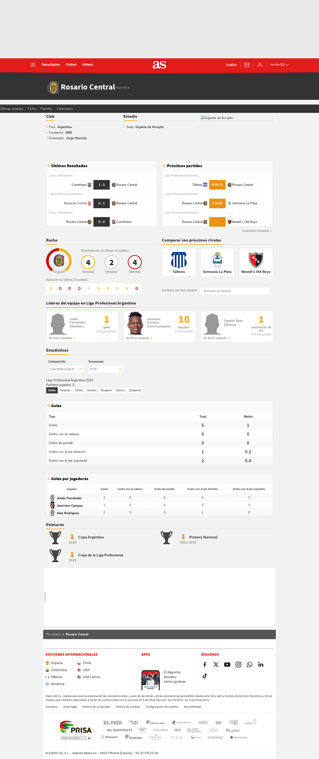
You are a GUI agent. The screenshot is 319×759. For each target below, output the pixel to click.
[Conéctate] (260, 65)
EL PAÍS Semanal (193, 730)
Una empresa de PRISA (75, 727)
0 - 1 (102, 203)
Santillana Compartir (181, 722)
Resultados (51, 65)
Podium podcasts (133, 738)
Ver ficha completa (60, 338)
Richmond (249, 730)
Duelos (92, 390)
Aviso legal (70, 707)
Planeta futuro (210, 730)
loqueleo (195, 738)
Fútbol (71, 65)
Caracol (250, 722)
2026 (93, 369)
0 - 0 (102, 222)
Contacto (52, 707)
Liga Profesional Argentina (67, 369)
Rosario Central (88, 87)
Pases (120, 390)
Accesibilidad (192, 707)
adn (233, 722)
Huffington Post (119, 730)
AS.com (219, 722)
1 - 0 (102, 185)
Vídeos (87, 65)
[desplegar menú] (33, 65)
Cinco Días (159, 730)
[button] (76, 738)
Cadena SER (203, 722)
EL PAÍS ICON (156, 738)
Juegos (231, 65)
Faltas (79, 390)
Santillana (155, 722)
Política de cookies (128, 707)
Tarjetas (65, 390)
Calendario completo (255, 230)
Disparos (135, 390)
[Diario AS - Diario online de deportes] (159, 65)
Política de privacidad (96, 707)
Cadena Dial (176, 730)
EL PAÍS (112, 722)
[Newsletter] (247, 65)
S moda (175, 738)
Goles (52, 390)
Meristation (215, 738)
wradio (144, 730)
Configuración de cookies (161, 707)
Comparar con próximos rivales (191, 240)
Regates (106, 390)
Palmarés (55, 525)
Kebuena (229, 730)
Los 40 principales (133, 722)
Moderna (108, 737)
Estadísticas (57, 350)
